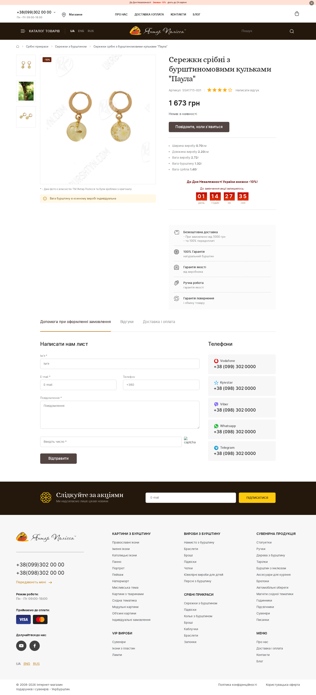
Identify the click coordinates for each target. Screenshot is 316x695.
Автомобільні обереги (272, 587)
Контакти (178, 14)
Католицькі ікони (124, 555)
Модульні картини (125, 607)
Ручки (260, 549)
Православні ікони (125, 542)
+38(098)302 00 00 (40, 573)
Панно (116, 561)
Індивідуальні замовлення (131, 620)
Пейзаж (118, 574)
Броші (188, 555)
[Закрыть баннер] (311, 3)
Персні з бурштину (197, 581)
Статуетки (264, 542)
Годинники (264, 600)
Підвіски (190, 561)
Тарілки (262, 561)
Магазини (75, 14)
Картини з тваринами (128, 594)
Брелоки (262, 581)
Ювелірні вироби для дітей (203, 574)
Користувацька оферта (283, 684)
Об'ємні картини (124, 613)
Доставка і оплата (149, 14)
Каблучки (191, 629)
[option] (26, 65)
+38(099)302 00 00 (34, 12)
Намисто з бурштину (199, 542)
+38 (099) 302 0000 (235, 367)
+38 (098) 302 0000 (235, 388)
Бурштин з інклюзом (271, 568)
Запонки (190, 642)
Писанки (262, 620)
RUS (91, 31)
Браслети (191, 549)
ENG (81, 31)
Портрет (118, 568)
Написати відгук (247, 90)
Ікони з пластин (123, 648)
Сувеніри (119, 642)
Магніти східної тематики (274, 594)
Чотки (188, 568)
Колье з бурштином (198, 616)
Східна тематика (124, 600)
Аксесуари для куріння (273, 574)
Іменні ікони (121, 549)
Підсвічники (265, 607)
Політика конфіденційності (237, 684)
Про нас (121, 14)
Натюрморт (120, 581)
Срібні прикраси (37, 46)
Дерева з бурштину (270, 555)
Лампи (117, 655)
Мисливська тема (125, 587)
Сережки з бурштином (71, 46)
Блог (196, 14)
